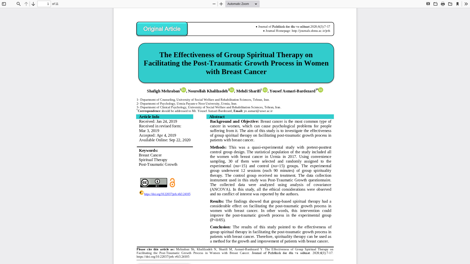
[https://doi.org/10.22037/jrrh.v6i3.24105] (164, 193)
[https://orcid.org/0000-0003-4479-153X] (231, 89)
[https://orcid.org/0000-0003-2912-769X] (183, 89)
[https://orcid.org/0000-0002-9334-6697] (320, 89)
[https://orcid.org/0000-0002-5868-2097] (265, 89)
